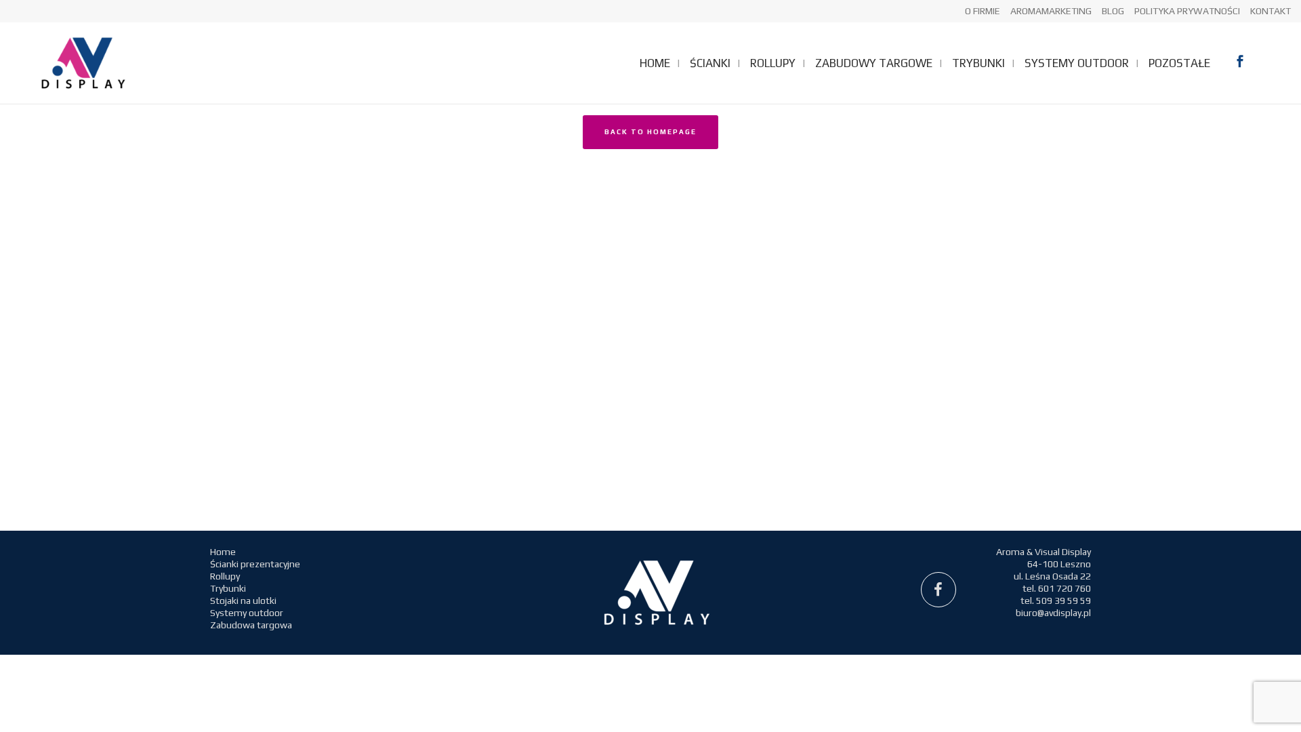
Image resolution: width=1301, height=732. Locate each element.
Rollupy (225, 576)
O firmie (982, 10)
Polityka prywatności (1187, 10)
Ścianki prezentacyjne (255, 563)
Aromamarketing (1051, 10)
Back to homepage (650, 132)
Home (223, 551)
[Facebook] (938, 589)
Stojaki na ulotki (243, 600)
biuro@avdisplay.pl (1053, 612)
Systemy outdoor (246, 612)
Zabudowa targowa (251, 624)
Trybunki (228, 588)
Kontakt (1270, 10)
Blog (1113, 10)
